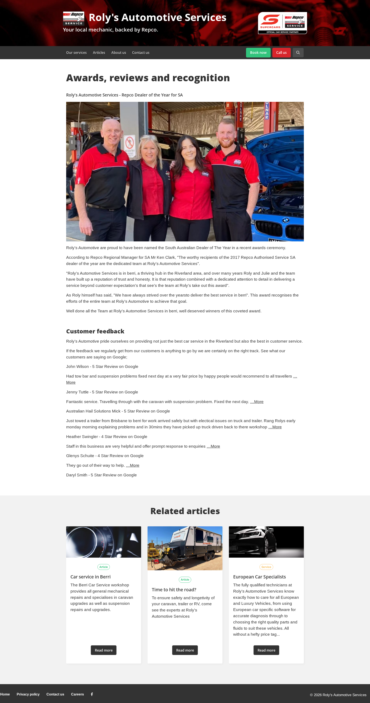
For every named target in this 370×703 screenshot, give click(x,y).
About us (118, 52)
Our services (76, 52)
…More (257, 401)
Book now (258, 52)
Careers (77, 694)
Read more (104, 650)
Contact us (140, 52)
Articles (99, 52)
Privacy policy (28, 694)
